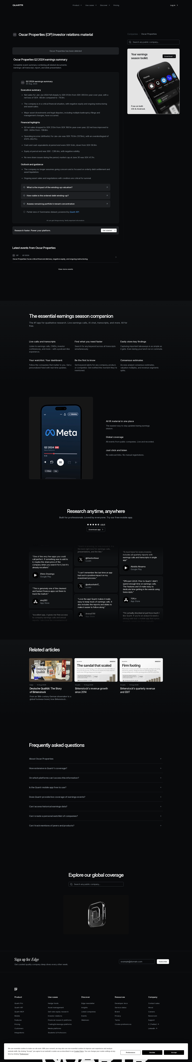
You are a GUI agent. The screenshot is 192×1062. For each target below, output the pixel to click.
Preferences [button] (24, 1054)
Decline (152, 1052)
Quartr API (74, 212)
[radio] (88, 524)
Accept (174, 1052)
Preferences (130, 1052)
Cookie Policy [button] (79, 1051)
